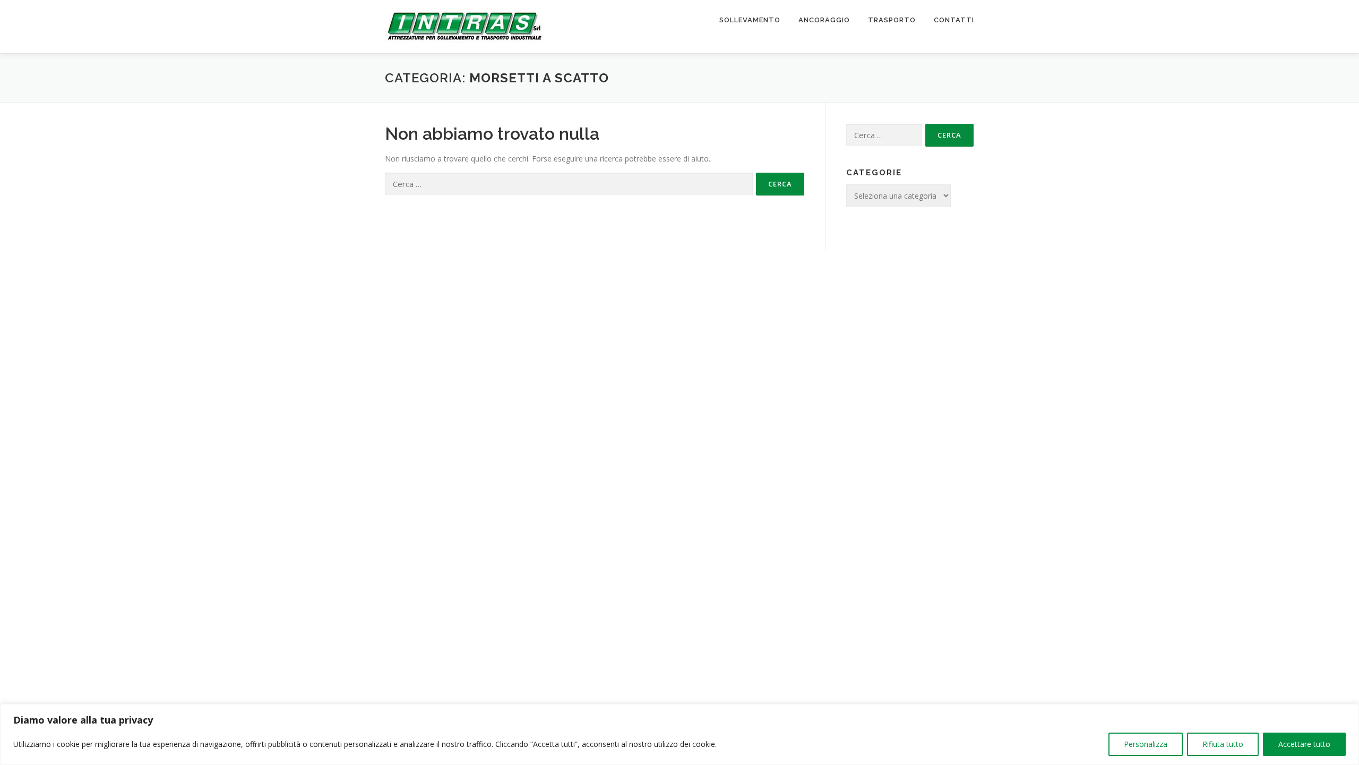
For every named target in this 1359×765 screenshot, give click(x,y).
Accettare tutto (1304, 744)
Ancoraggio (824, 20)
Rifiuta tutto (1222, 744)
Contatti (954, 20)
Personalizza (1145, 744)
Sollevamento (749, 20)
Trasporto (892, 20)
